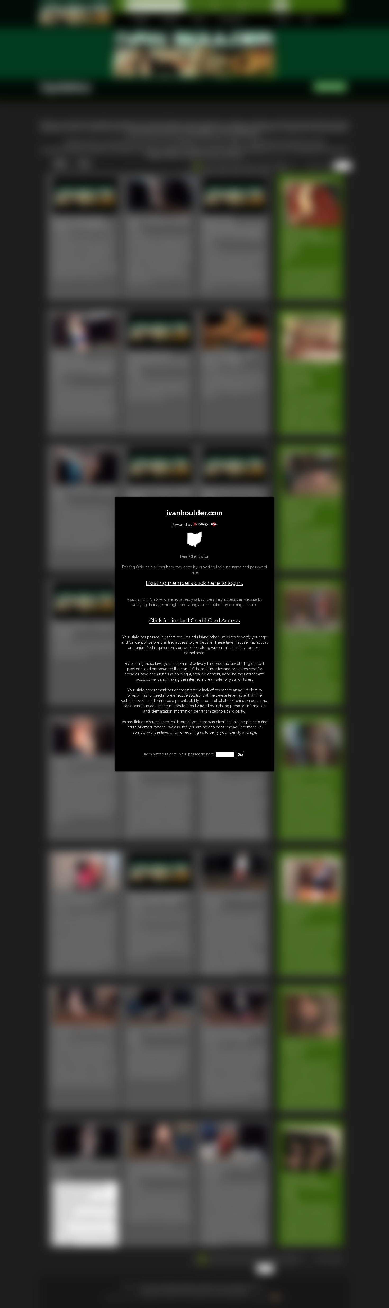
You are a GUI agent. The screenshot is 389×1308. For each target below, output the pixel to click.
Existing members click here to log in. (194, 583)
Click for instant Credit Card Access (194, 620)
